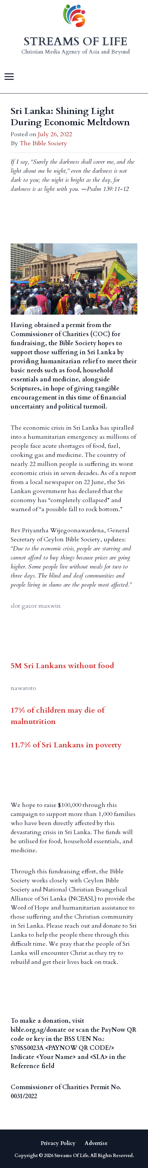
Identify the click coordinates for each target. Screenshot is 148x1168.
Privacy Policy (58, 1143)
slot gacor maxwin (36, 606)
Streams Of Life (71, 1156)
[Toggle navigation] (9, 76)
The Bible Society (43, 143)
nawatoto (23, 688)
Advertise (96, 1143)
